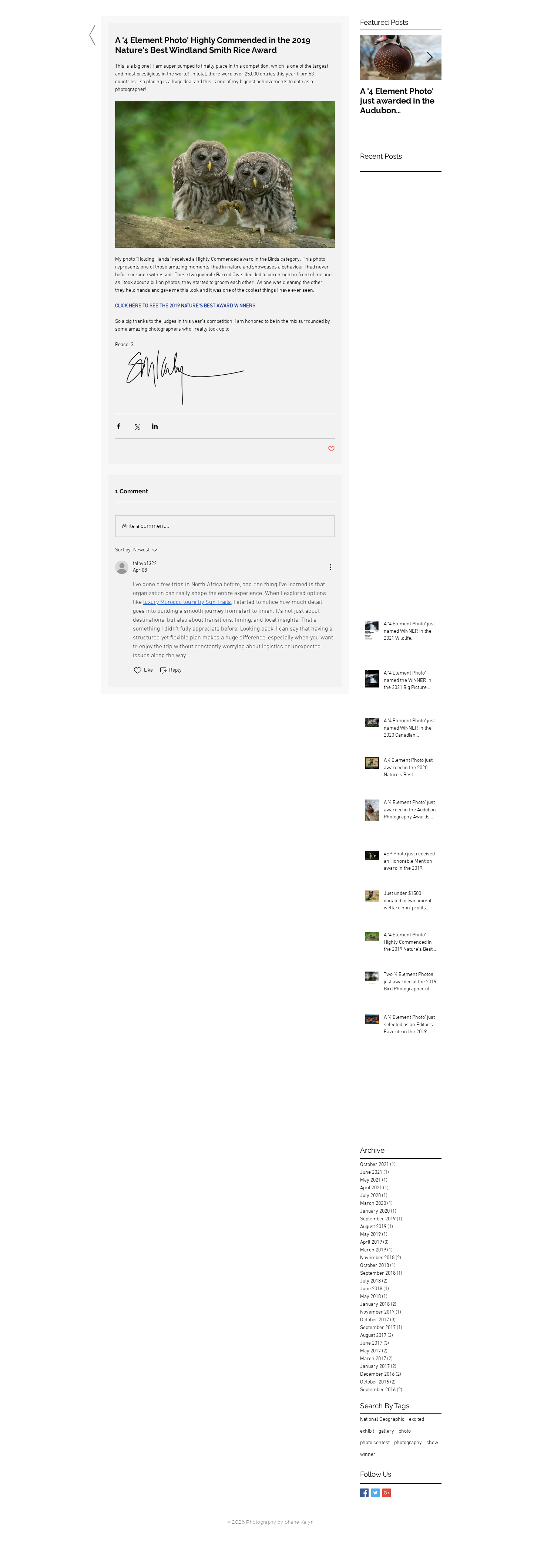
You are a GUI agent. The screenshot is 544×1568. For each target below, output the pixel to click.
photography (408, 1443)
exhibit (367, 1431)
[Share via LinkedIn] (154, 426)
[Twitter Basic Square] (375, 1492)
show (432, 1443)
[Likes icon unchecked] (137, 670)
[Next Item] (429, 57)
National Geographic (382, 1419)
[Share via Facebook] (118, 426)
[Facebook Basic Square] (364, 1492)
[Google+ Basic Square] (386, 1492)
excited (416, 1419)
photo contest (375, 1443)
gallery (386, 1431)
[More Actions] (330, 567)
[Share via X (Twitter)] (136, 426)
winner (368, 1455)
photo (405, 1431)
